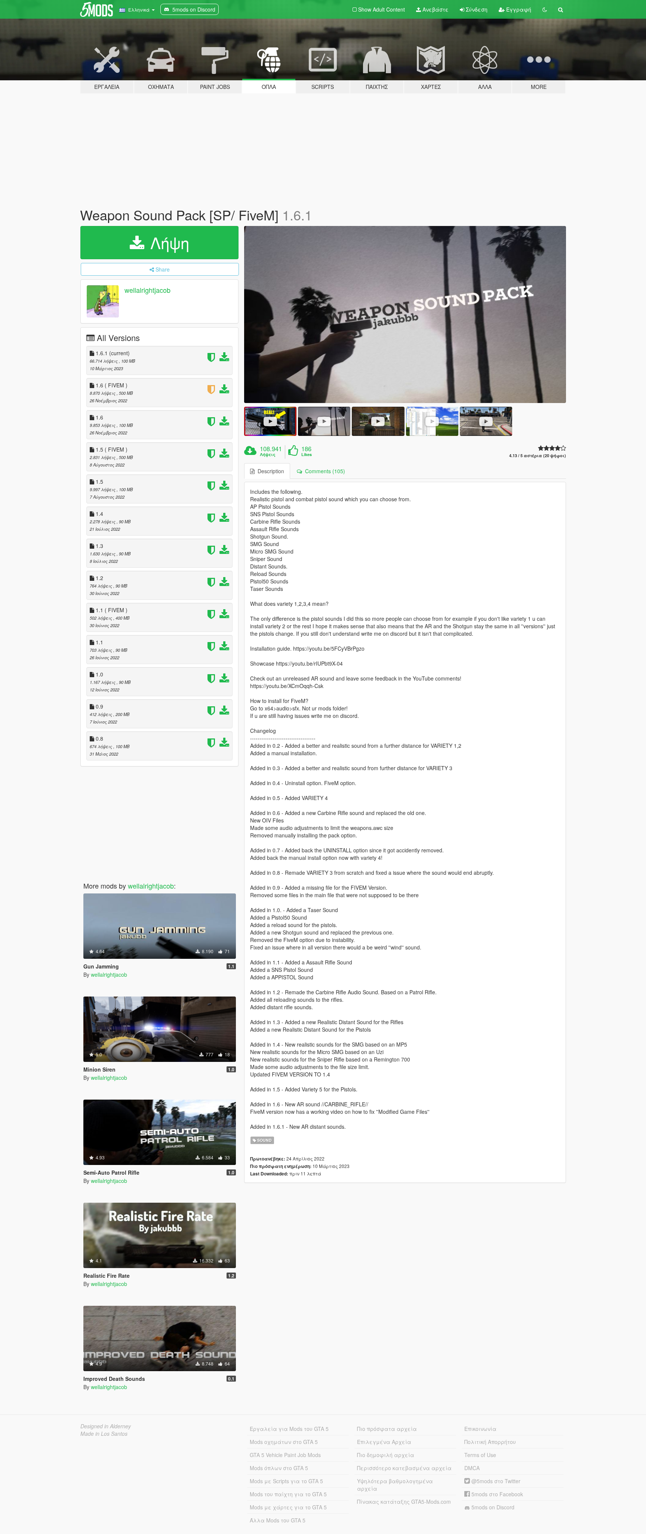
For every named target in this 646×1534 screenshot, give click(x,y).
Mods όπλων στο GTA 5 (279, 1468)
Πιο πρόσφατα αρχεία (387, 1428)
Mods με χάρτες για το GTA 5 (288, 1507)
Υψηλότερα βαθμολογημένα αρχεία (395, 1484)
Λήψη (167, 242)
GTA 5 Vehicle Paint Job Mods (285, 1455)
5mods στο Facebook (496, 1494)
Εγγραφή (518, 9)
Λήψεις (268, 454)
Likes (306, 454)
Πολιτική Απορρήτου (490, 1441)
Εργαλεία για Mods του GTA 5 (289, 1428)
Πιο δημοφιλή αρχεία (385, 1455)
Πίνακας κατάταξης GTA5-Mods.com (404, 1501)
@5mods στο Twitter (495, 1481)
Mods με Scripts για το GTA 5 (286, 1481)
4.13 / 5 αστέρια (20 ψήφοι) (537, 455)
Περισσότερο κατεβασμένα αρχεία (404, 1468)
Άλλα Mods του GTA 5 (277, 1520)
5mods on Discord (492, 1507)
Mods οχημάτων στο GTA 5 (284, 1441)
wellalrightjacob (147, 290)
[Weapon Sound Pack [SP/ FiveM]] (405, 314)
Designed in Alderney (105, 1426)
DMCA (472, 1468)
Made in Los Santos (103, 1433)
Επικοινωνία (480, 1428)
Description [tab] (269, 471)
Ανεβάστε (435, 9)
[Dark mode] (545, 9)
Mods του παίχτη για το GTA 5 (288, 1494)
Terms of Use (480, 1455)
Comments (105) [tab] (323, 471)
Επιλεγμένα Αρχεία (384, 1441)
